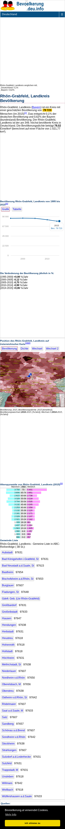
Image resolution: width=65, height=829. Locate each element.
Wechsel (37, 348)
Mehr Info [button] (10, 814)
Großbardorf (9, 605)
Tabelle (17, 209)
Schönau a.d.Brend (13, 730)
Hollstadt (7, 651)
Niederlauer (9, 671)
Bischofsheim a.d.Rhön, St (17, 578)
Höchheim (8, 657)
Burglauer (8, 585)
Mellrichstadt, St (11, 664)
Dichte (24, 348)
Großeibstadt (9, 611)
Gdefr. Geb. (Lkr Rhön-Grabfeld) (21, 598)
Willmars (7, 783)
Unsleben (8, 776)
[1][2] (27, 343)
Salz (4, 717)
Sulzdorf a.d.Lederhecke (16, 756)
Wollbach (7, 789)
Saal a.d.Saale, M (12, 710)
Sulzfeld (7, 763)
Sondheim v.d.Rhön (13, 737)
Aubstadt (7, 552)
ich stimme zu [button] (32, 823)
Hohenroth (8, 644)
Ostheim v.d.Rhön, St (14, 697)
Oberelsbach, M (11, 684)
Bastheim (7, 572)
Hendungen (9, 625)
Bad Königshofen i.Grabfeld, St (20, 559)
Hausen (6, 618)
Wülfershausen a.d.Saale (17, 796)
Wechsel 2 (52, 348)
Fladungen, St (10, 592)
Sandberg (8, 723)
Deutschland (9, 14)
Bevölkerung (9, 348)
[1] (25, 113)
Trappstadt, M (10, 770)
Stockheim (8, 743)
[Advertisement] (32, 51)
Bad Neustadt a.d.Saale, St (18, 565)
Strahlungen (9, 750)
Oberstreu (8, 690)
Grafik (5, 209)
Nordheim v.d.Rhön (13, 677)
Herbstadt (8, 631)
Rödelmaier (9, 704)
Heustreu (7, 638)
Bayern (36, 107)
